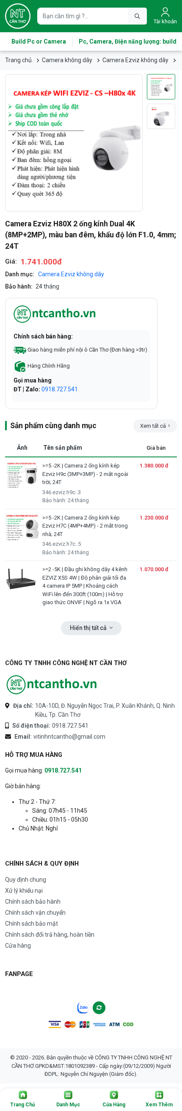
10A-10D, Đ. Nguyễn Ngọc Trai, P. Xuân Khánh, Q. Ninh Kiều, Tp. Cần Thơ (94, 710)
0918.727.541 (59, 389)
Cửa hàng (18, 945)
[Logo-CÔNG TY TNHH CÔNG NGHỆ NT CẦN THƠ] (51, 685)
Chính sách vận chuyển (35, 912)
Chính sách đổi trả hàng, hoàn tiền (49, 934)
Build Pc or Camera (38, 41)
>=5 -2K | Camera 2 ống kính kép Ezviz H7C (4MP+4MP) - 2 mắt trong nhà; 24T (85, 535)
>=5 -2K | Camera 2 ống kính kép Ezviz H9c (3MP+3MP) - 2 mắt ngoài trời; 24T (85, 482)
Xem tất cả (153, 426)
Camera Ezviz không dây (135, 60)
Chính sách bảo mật (31, 923)
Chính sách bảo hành (33, 901)
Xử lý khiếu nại (24, 890)
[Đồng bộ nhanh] (99, 1007)
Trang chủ (18, 60)
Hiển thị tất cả (89, 627)
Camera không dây (67, 60)
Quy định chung (25, 879)
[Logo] (17, 16)
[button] (23, 1099)
